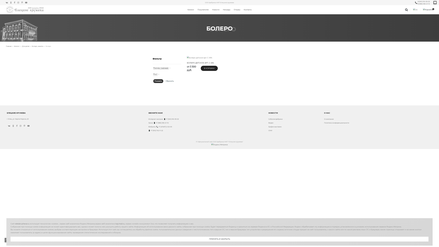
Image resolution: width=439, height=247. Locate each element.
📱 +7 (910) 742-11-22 (155, 130)
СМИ (270, 130)
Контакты (248, 10)
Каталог (190, 10)
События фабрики (275, 119)
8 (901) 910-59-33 (424, 1)
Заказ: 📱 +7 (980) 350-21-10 (158, 123)
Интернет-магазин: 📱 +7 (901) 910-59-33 (163, 119)
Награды (226, 10)
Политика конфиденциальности (336, 123)
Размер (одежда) (161, 68)
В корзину (209, 68)
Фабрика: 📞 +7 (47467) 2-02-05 (160, 127)
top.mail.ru (120, 224)
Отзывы (237, 10)
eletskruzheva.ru (22, 224)
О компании (329, 119)
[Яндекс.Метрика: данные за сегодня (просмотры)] (219, 144)
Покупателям (203, 10)
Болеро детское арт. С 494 (200, 63)
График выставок (275, 127)
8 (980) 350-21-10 (424, 4)
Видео (270, 123)
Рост (155, 74)
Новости (216, 10)
